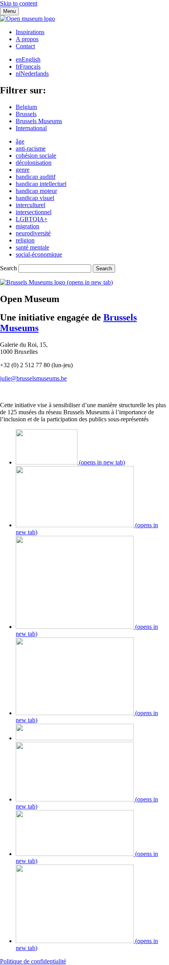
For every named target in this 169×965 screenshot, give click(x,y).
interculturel (30, 205)
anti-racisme (31, 148)
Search (8, 268)
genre (22, 169)
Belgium (26, 107)
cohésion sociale (36, 155)
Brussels (26, 114)
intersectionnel (33, 212)
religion (25, 240)
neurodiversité (33, 233)
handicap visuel (35, 198)
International (31, 128)
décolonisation (33, 162)
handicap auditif (35, 176)
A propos (27, 39)
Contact (25, 46)
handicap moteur (36, 191)
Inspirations (30, 32)
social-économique (39, 254)
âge (20, 141)
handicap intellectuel (41, 183)
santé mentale (32, 247)
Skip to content (18, 3)
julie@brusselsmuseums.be (33, 378)
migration (27, 226)
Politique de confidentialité (33, 961)
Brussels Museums (39, 121)
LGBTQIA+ (32, 219)
